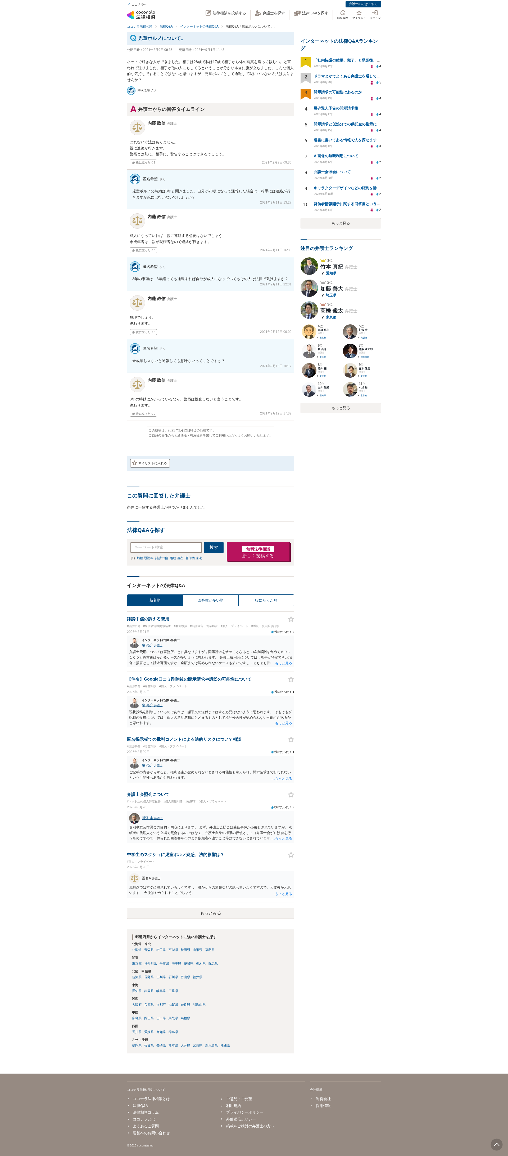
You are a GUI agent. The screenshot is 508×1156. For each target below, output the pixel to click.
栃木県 (201, 963)
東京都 (137, 963)
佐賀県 (149, 1045)
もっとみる (210, 913)
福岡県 (137, 1045)
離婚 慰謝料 (145, 558)
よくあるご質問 (146, 1126)
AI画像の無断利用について (336, 156)
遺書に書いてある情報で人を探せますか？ (349, 140)
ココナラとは (144, 1119)
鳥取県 (173, 1018)
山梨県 (161, 977)
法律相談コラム (146, 1112)
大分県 (185, 1045)
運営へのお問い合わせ (151, 1133)
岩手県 (161, 950)
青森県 (149, 950)
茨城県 (188, 963)
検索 (214, 547)
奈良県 (185, 1005)
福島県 (210, 950)
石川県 (173, 977)
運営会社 (323, 1099)
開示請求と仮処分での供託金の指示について (351, 124)
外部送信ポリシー (241, 1119)
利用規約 (233, 1106)
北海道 (137, 950)
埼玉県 (176, 963)
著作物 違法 (193, 558)
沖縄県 (225, 1045)
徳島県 (173, 1032)
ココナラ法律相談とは (151, 1099)
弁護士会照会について (332, 172)
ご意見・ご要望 (239, 1099)
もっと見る (341, 223)
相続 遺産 (176, 558)
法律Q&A (140, 1106)
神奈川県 (150, 963)
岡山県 (149, 1018)
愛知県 (137, 991)
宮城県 (173, 950)
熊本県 (173, 1045)
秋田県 (185, 950)
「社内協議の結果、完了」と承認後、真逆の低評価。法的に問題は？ (371, 60)
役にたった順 (266, 600)
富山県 (185, 977)
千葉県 (164, 963)
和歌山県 (199, 1005)
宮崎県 (197, 1045)
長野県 (149, 977)
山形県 (197, 950)
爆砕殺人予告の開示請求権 (336, 108)
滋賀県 (173, 1005)
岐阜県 (161, 991)
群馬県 (213, 963)
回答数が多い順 (211, 600)
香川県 (137, 1032)
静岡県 (149, 991)
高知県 (161, 1032)
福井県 (197, 977)
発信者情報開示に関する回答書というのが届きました (358, 204)
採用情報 (323, 1106)
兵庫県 (149, 1005)
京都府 (161, 1005)
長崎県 (161, 1045)
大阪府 (137, 1005)
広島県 (137, 1018)
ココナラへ (139, 4)
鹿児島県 (211, 1045)
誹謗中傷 (161, 558)
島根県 (185, 1018)
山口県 (161, 1018)
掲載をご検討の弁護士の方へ (250, 1126)
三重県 (173, 991)
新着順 (155, 600)
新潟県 (137, 977)
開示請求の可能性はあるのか (338, 92)
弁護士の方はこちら (363, 4)
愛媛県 (149, 1032)
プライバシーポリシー (244, 1112)
